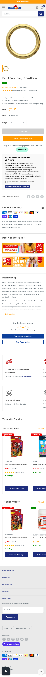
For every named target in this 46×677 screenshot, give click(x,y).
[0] (41, 7)
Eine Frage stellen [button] (23, 342)
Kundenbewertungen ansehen (17, 186)
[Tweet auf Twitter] (37, 196)
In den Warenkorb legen (16, 488)
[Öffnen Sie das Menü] (3, 7)
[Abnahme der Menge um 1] (11, 122)
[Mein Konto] (37, 7)
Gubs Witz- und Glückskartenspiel (16, 464)
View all (41, 429)
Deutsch (6, 628)
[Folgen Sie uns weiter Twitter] (8, 639)
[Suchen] (41, 13)
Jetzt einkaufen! (26, 376)
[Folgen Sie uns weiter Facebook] (4, 639)
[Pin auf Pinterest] (33, 196)
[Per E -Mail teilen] (42, 196)
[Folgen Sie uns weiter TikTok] (26, 639)
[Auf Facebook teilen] (28, 196)
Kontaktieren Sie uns (23, 1)
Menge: (4, 123)
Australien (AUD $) (21, 628)
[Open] (6, 671)
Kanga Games (9, 461)
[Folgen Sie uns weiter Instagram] (13, 639)
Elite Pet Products (9, 87)
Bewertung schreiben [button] (23, 336)
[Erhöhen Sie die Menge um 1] (23, 122)
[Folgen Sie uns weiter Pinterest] (17, 639)
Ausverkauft (23, 131)
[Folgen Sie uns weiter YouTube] (22, 639)
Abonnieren (10, 617)
